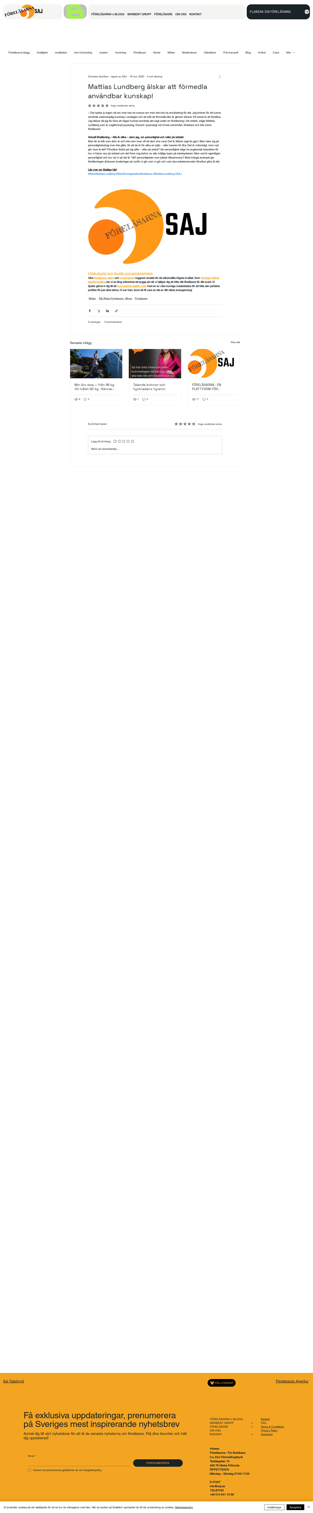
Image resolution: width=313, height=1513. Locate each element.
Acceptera (295, 1507)
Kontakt (265, 1419)
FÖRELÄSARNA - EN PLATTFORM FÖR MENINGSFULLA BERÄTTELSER (206, 387)
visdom (103, 52)
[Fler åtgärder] (220, 76)
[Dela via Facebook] (89, 311)
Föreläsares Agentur (292, 1381)
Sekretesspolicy (184, 1507)
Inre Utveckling (83, 52)
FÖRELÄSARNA (19, 11)
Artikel (262, 52)
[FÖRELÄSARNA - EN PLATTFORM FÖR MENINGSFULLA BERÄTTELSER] (214, 363)
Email (32, 1455)
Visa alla (235, 342)
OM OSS (215, 1430)
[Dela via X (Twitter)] (98, 311)
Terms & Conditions (272, 1426)
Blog (248, 52)
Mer (288, 52)
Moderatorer (189, 52)
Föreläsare (139, 52)
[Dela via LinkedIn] (107, 311)
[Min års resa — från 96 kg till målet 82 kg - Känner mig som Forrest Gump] (96, 363)
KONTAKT (216, 1434)
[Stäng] (308, 1507)
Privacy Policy (269, 1430)
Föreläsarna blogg (19, 52)
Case (276, 52)
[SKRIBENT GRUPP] (252, 1423)
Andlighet (42, 52)
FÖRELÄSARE (219, 1426)
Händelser (210, 52)
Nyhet (156, 52)
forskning (120, 52)
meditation (61, 52)
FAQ (263, 1422)
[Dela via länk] (116, 311)
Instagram (267, 1434)
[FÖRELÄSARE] (252, 1427)
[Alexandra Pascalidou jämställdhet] (155, 363)
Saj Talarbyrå (13, 1381)
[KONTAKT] (252, 1434)
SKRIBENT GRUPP (222, 1422)
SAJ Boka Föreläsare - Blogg (115, 298)
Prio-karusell (230, 52)
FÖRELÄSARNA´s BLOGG (226, 1419)
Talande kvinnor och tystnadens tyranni (149, 387)
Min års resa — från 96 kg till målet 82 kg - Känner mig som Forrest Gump (94, 387)
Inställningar (274, 1507)
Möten (171, 52)
